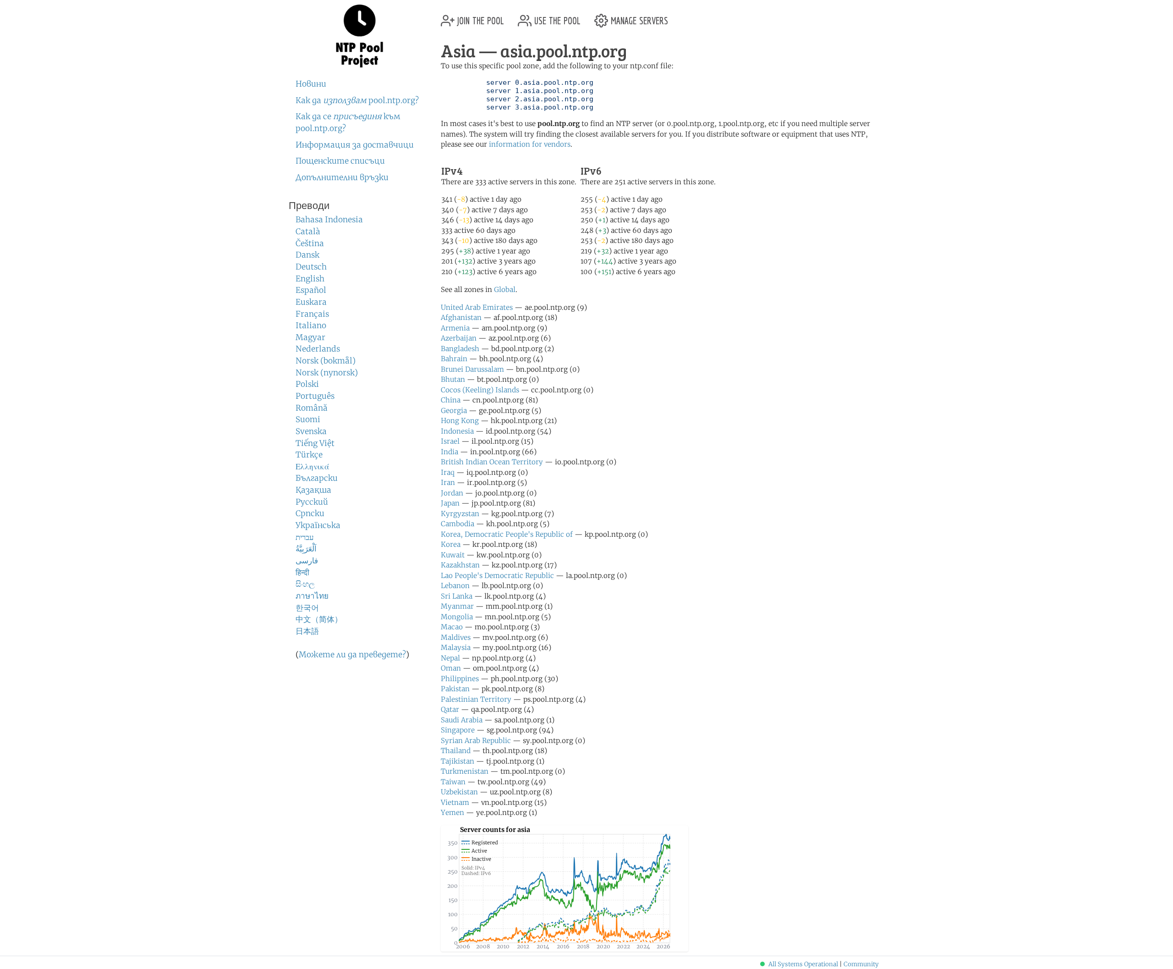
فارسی (307, 561)
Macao (452, 626)
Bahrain (454, 358)
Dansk (307, 255)
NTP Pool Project (360, 36)
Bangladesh (460, 348)
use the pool (556, 17)
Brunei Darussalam (472, 369)
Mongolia (457, 616)
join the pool (479, 17)
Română (312, 408)
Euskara (311, 302)
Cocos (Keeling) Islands (480, 389)
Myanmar (457, 606)
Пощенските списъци (340, 161)
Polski (307, 384)
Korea (450, 544)
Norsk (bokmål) (326, 361)
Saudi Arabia (461, 720)
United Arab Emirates (477, 307)
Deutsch (311, 267)
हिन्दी (302, 572)
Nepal (450, 658)
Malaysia (456, 647)
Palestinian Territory (476, 699)
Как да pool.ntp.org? (357, 100)
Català (308, 231)
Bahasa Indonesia (329, 220)
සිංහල (305, 584)
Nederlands (318, 349)
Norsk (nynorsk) (327, 373)
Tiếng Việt (315, 443)
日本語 (307, 631)
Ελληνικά (312, 467)
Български (317, 478)
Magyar (310, 337)
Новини (311, 84)
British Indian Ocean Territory (492, 461)
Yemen (452, 812)
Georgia (454, 410)
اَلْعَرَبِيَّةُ (306, 549)
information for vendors (529, 144)
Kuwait (453, 555)
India (449, 451)
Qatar (450, 709)
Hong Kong (460, 420)
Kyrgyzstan (460, 513)
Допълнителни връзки (342, 177)
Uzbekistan (459, 791)
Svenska (311, 431)
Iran (448, 482)
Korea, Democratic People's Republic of (507, 534)
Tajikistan (457, 761)
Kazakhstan (460, 565)
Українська (318, 525)
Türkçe (309, 455)
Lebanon (455, 585)
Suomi (308, 419)
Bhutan (453, 379)
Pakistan (455, 688)
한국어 (307, 608)
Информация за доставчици (355, 145)
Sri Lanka (456, 596)
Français (312, 314)
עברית (305, 537)
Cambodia (457, 523)
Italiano (311, 325)
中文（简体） (319, 619)
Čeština (310, 243)
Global (504, 289)
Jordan (452, 493)
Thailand (456, 750)
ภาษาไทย (312, 596)
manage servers (638, 17)
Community (861, 964)
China (450, 400)
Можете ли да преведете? (352, 655)
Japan (450, 503)
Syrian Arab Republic (476, 740)
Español (311, 290)
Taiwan (453, 781)
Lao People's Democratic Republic (497, 575)
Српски (310, 513)
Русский (312, 502)
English (310, 279)
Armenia (455, 328)
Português (315, 396)
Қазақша (313, 490)
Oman (451, 668)
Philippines (460, 678)
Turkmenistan (464, 771)
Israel (450, 441)
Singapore (458, 730)
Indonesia (457, 431)
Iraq (448, 472)
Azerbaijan (459, 338)
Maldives (456, 637)
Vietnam (455, 802)
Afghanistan (461, 317)
